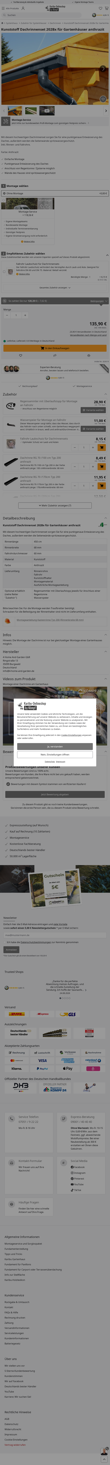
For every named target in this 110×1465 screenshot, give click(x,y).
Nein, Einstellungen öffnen (55, 754)
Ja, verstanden (55, 746)
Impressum (60, 761)
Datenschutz (50, 761)
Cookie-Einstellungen (71, 735)
